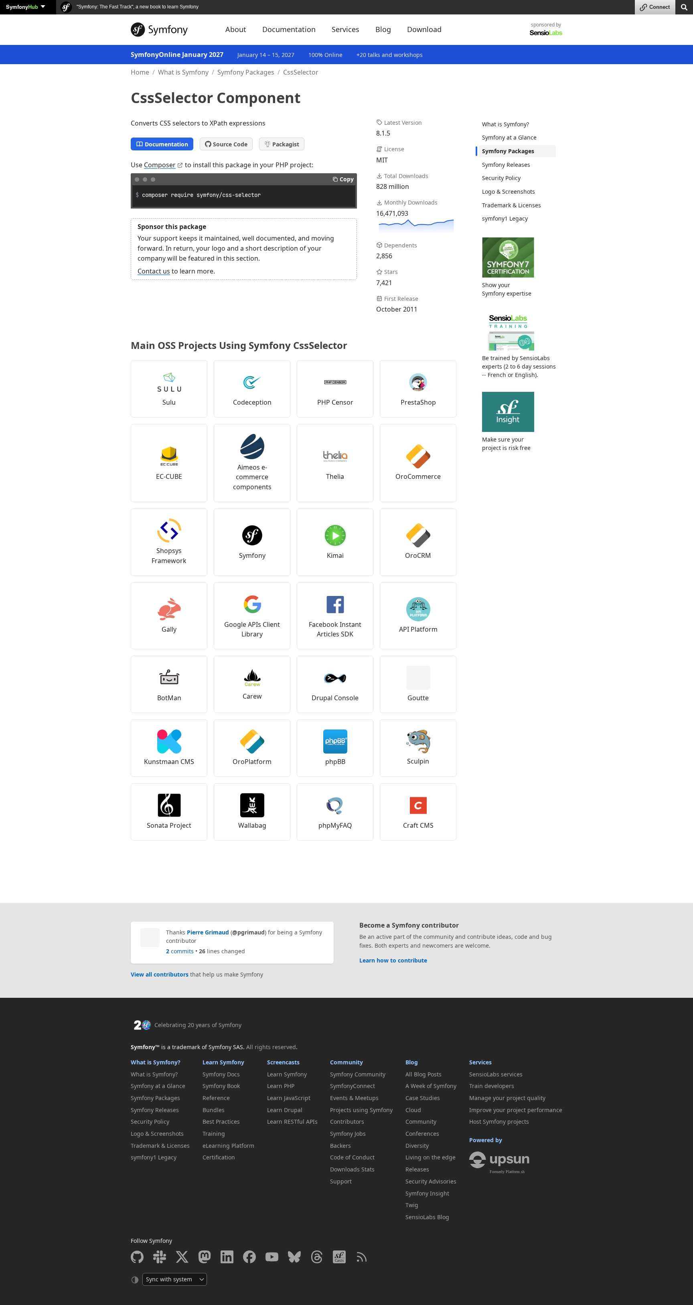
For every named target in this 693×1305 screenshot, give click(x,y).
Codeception (252, 402)
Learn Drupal (284, 1110)
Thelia (335, 476)
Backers (340, 1145)
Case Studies (422, 1098)
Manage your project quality (507, 1098)
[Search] (684, 7)
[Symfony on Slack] (159, 1256)
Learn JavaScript (288, 1098)
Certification (219, 1157)
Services (480, 1062)
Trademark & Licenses (511, 205)
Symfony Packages (245, 72)
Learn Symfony (223, 1062)
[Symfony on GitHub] (137, 1256)
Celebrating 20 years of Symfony (197, 1025)
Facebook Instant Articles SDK (335, 629)
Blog (411, 1062)
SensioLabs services (496, 1074)
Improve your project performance (515, 1110)
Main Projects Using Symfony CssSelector (239, 345)
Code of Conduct (352, 1157)
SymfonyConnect (352, 1086)
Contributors (347, 1121)
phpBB (335, 761)
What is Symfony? (505, 124)
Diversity (417, 1145)
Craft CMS (418, 825)
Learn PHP (280, 1086)
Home (140, 72)
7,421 (384, 282)
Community (346, 1062)
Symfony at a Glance (509, 137)
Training (214, 1133)
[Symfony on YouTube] (271, 1256)
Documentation (166, 144)
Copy (347, 179)
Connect (659, 7)
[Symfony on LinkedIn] (227, 1256)
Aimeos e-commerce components (252, 477)
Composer (160, 164)
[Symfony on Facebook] (249, 1256)
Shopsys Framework (169, 555)
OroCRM (418, 555)
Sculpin (418, 761)
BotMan (169, 697)
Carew (252, 696)
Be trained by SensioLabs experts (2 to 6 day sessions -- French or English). (519, 366)
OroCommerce (418, 476)
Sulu (169, 402)
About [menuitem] (235, 29)
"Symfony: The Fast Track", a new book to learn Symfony (137, 7)
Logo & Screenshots (508, 191)
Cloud (413, 1110)
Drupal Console (335, 697)
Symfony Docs (221, 1074)
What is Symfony (183, 72)
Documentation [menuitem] (289, 29)
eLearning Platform (228, 1145)
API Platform (418, 629)
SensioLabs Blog (427, 1217)
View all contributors (159, 974)
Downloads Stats (352, 1169)
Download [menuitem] (424, 29)
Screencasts (283, 1062)
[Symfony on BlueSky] (294, 1256)
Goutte (418, 697)
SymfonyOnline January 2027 (177, 54)
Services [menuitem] (345, 29)
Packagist (285, 144)
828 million (392, 186)
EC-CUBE (169, 476)
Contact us (154, 271)
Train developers (491, 1086)
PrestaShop (418, 402)
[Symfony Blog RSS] (361, 1256)
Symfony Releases (506, 164)
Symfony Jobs (348, 1133)
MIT (382, 160)
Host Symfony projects (499, 1121)
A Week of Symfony (430, 1086)
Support (341, 1181)
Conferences (422, 1133)
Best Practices (221, 1121)
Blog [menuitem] (383, 29)
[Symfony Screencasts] (339, 1256)
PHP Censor (335, 402)
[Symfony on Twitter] (182, 1256)
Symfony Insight (427, 1193)
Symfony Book (221, 1086)
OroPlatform (252, 761)
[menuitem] (517, 124)
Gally (169, 629)
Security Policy (501, 178)
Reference (216, 1098)
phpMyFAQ (335, 825)
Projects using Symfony (361, 1110)
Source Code (230, 144)
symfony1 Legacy (505, 218)
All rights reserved (271, 1047)
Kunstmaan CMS (169, 761)
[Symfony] (171, 29)
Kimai (335, 555)
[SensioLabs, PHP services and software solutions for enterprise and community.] (546, 32)
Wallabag (252, 825)
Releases (417, 1169)
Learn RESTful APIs (292, 1121)
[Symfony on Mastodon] (204, 1256)
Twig (411, 1205)
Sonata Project (169, 825)
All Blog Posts (423, 1074)
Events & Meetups (354, 1098)
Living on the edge (430, 1157)
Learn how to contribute (393, 960)
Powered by (485, 1140)
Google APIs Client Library (252, 629)
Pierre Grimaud (208, 932)
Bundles (214, 1110)
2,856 (384, 255)
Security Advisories (430, 1181)
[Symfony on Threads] (316, 1256)
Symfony (22, 6)
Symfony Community (357, 1074)
